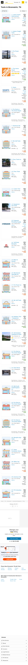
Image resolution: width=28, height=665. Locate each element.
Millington (10, 568)
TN (5, 501)
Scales (20, 579)
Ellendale (3, 569)
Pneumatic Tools (17, 276)
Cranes (2, 579)
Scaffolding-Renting (18, 369)
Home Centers (17, 17)
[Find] (23, 2)
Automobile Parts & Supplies (19, 34)
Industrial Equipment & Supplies (20, 190)
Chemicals (16, 336)
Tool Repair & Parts (18, 319)
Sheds (15, 245)
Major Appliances (17, 112)
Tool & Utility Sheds (21, 245)
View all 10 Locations (24, 19)
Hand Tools (16, 440)
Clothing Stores (17, 223)
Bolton (16, 569)
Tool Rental (16, 463)
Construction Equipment (17, 501)
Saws (20, 336)
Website (13, 19)
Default (23, 10)
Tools (12, 17)
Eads (23, 568)
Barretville (24, 569)
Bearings (2, 580)
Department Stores (17, 89)
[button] (26, 2)
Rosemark (10, 569)
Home (2, 501)
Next (17, 506)
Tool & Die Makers (17, 127)
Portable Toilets (13, 579)
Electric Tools (16, 262)
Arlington (16, 568)
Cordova (2, 568)
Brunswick (9, 501)
